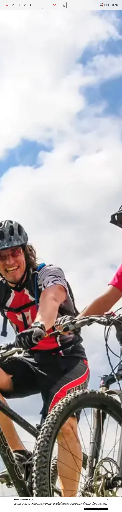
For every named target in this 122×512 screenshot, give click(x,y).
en (64, 5)
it (63, 4)
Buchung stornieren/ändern (40, 8)
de (64, 6)
